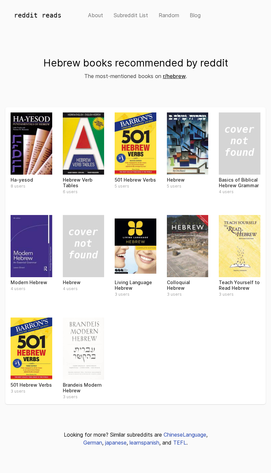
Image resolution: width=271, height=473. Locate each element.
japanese (116, 442)
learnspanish (144, 442)
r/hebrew (174, 76)
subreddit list (131, 15)
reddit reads (37, 15)
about (95, 15)
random (169, 15)
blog (195, 15)
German (92, 442)
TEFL (179, 442)
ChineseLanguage (185, 434)
